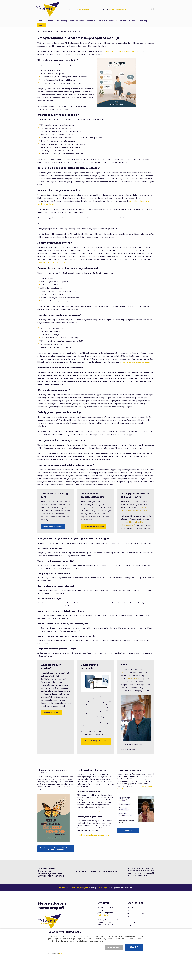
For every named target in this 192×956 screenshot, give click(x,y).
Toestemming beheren (114, 947)
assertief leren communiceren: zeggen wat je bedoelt (122, 51)
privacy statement (62, 953)
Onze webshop (134, 917)
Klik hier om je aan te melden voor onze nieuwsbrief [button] (96, 871)
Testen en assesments (137, 911)
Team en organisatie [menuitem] (94, 21)
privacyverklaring (136, 870)
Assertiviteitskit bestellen (93, 526)
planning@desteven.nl (117, 9)
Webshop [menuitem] (144, 21)
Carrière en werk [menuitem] (76, 21)
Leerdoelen (132, 920)
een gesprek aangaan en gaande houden (135, 362)
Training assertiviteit (51, 713)
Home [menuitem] (41, 21)
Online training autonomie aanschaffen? (96, 741)
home (39, 31)
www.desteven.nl (134, 679)
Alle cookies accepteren (134, 947)
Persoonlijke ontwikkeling (138, 923)
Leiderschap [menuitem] (111, 21)
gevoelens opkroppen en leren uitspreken (53, 263)
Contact (128, 830)
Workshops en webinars (137, 914)
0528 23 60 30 (84, 9)
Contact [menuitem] (41, 25)
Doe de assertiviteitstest (52, 526)
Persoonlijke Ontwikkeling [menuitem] (56, 21)
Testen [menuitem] (135, 21)
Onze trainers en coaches (138, 908)
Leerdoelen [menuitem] (123, 21)
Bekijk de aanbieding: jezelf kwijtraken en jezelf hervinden (56, 848)
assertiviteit (64, 31)
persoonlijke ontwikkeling (51, 31)
